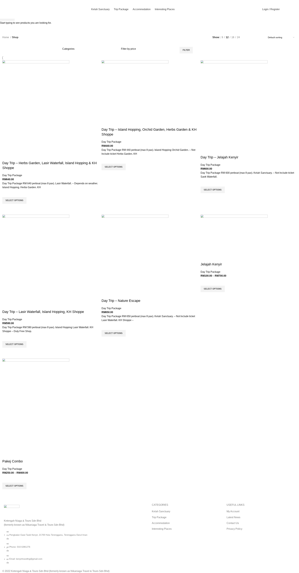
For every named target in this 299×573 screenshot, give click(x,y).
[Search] (283, 9)
